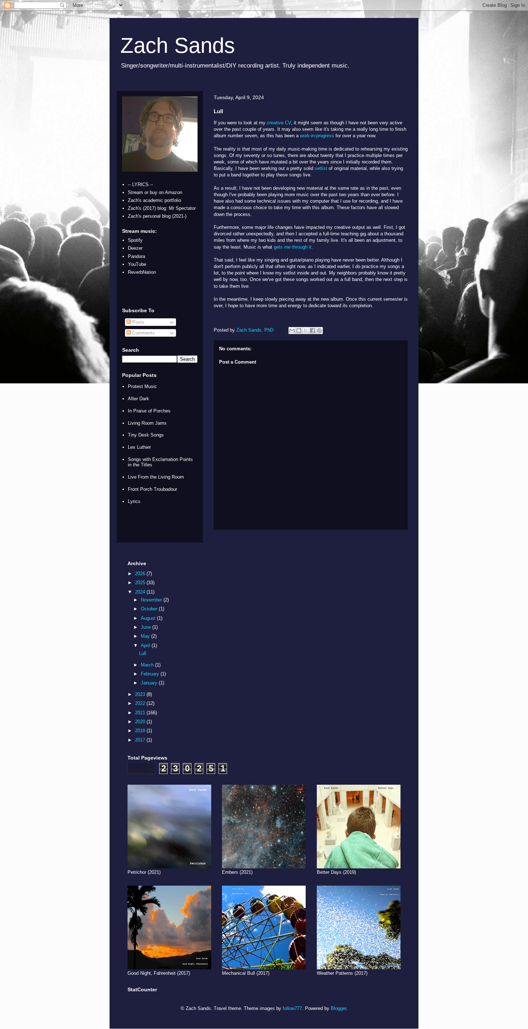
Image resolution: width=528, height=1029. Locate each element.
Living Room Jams (147, 423)
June (146, 627)
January (150, 683)
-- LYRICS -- (140, 184)
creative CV (279, 122)
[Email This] (292, 330)
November (152, 600)
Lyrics (134, 501)
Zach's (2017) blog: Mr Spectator (162, 208)
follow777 (292, 1008)
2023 (141, 694)
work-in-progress (317, 135)
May (146, 636)
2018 (141, 730)
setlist (321, 168)
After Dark (138, 398)
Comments (143, 333)
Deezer (135, 248)
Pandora (136, 256)
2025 (141, 582)
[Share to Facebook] (312, 330)
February (151, 674)
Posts (137, 322)
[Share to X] (305, 330)
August (149, 618)
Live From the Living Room (156, 477)
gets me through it (292, 247)
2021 (141, 712)
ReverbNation (142, 272)
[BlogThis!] (298, 330)
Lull (142, 653)
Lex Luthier (139, 447)
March (148, 665)
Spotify (135, 240)
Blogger (338, 1008)
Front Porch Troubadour (152, 489)
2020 (141, 721)
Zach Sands (177, 45)
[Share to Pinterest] (319, 330)
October (150, 609)
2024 (141, 592)
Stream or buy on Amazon (155, 192)
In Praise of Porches (149, 411)
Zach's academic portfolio (154, 200)
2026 (141, 573)
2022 (141, 703)
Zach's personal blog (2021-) (157, 216)
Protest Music (142, 386)
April (146, 645)
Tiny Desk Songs (146, 435)
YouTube (137, 264)
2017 (141, 740)
